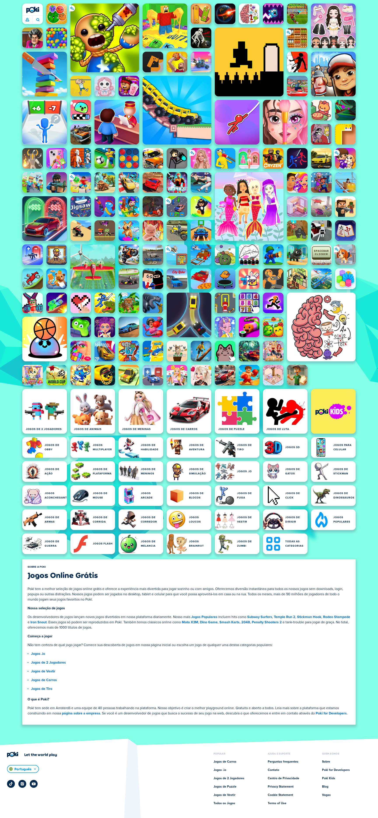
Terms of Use (277, 803)
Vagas (326, 795)
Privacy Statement (281, 786)
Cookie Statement (280, 795)
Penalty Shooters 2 (267, 622)
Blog (325, 786)
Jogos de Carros (44, 680)
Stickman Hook (309, 617)
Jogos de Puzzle (225, 786)
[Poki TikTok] (11, 784)
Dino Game (209, 622)
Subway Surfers (259, 617)
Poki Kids (328, 778)
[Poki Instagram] (22, 784)
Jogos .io (38, 653)
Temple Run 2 (284, 617)
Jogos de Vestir (43, 671)
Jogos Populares (204, 617)
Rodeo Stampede (336, 617)
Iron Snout (38, 622)
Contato (273, 770)
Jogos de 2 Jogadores (48, 662)
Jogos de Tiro (41, 689)
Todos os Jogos (224, 803)
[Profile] (27, 20)
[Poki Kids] (333, 411)
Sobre (326, 761)
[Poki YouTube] (34, 784)
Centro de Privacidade (283, 778)
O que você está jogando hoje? (38, 20)
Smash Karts (229, 622)
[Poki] (32, 10)
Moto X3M (190, 622)
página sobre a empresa (81, 713)
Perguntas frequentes (283, 761)
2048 (245, 622)
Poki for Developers (331, 713)
